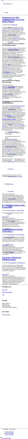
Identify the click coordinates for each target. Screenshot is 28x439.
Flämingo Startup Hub (15, 49)
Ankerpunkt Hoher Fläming (17, 105)
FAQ (3, 294)
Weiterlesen (5, 216)
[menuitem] (15, 12)
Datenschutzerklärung (7, 292)
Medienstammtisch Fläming (9, 119)
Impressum (4, 289)
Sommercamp (5, 95)
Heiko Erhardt (20, 210)
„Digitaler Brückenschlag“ (9, 87)
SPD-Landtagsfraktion (15, 28)
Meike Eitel (14, 24)
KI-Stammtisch (8, 115)
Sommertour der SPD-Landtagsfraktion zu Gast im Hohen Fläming (13, 20)
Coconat (15, 48)
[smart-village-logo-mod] (7, 3)
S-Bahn (9, 149)
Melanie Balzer (16, 38)
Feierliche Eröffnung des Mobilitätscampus (11, 259)
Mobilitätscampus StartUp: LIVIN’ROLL (12, 230)
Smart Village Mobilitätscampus (12, 71)
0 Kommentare (11, 210)
